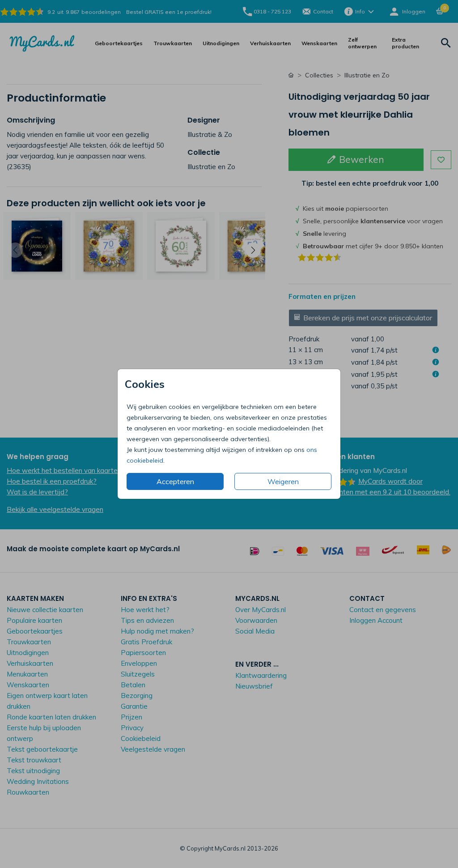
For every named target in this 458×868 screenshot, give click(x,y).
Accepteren (175, 481)
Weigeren (283, 481)
